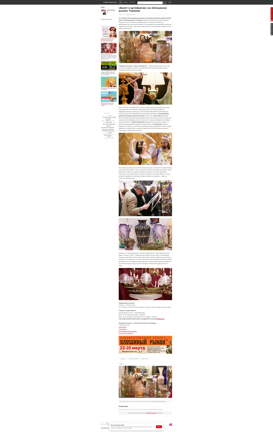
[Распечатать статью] (123, 359)
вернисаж (110, 115)
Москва (109, 136)
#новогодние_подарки (109, 137)
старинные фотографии (109, 117)
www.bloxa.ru (123, 327)
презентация (107, 135)
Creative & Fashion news (110, 2)
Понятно (159, 426)
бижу (114, 121)
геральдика (108, 118)
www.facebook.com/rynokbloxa (128, 331)
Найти (164, 2)
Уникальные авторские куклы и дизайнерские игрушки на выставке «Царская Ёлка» (108, 39)
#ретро (103, 120)
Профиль (126, 2)
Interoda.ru (132, 2)
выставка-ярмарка (109, 124)
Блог (121, 2)
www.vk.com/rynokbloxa (126, 333)
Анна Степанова (111, 10)
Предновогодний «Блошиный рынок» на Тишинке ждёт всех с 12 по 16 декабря (108, 73)
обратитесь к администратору (159, 401)
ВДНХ (108, 120)
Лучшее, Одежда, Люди (106, 19)
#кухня (109, 126)
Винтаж (112, 120)
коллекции (108, 122)
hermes (110, 132)
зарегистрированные (151, 413)
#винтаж (105, 133)
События (113, 134)
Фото (121, 364)
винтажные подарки (107, 127)
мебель (103, 121)
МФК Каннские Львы (109, 131)
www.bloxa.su (160, 319)
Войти (170, 2)
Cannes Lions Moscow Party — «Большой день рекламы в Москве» (108, 104)
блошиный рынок (107, 113)
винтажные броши (108, 129)
